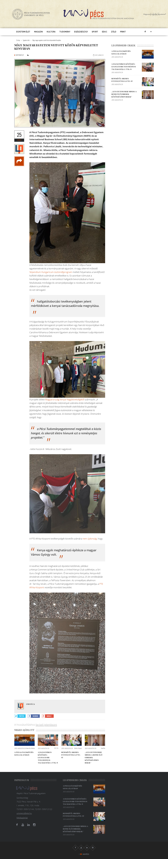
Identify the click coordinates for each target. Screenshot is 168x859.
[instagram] (34, 825)
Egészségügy (81, 32)
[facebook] (145, 31)
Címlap (18, 40)
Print (123, 32)
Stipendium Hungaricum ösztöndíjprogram (50, 272)
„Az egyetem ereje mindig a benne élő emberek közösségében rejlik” (124, 94)
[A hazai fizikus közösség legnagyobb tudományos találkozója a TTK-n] (48, 740)
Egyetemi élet (23, 32)
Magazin (38, 32)
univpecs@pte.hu (24, 813)
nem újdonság (90, 538)
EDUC (104, 32)
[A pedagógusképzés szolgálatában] (24, 740)
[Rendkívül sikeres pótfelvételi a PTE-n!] (71, 740)
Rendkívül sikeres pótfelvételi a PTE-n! (71, 755)
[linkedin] (28, 825)
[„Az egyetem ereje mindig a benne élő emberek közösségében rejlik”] (95, 740)
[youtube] (22, 825)
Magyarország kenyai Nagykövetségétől (64, 399)
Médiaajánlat (22, 817)
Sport (95, 32)
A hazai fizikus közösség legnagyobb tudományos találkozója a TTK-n (48, 757)
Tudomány (64, 32)
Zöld (113, 32)
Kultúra (51, 32)
